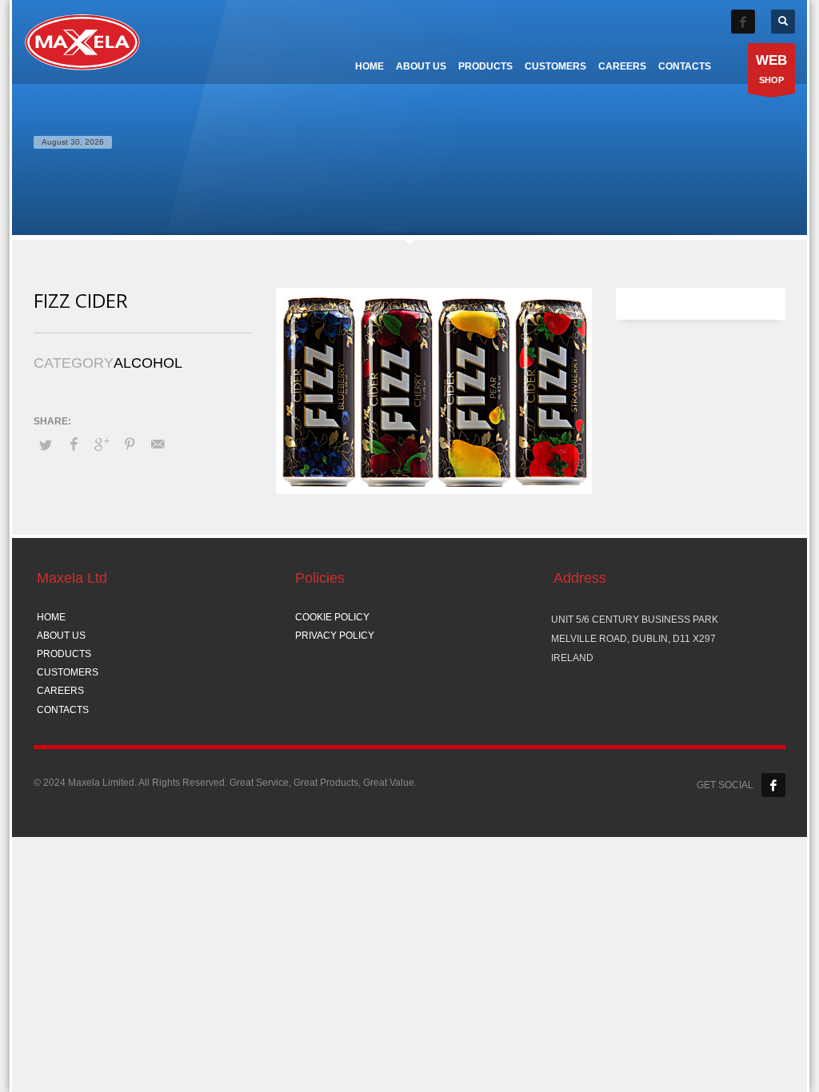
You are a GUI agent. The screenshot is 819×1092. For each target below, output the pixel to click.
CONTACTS (63, 709)
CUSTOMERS (67, 672)
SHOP (771, 69)
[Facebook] (743, 22)
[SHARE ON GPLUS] (102, 444)
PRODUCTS (64, 654)
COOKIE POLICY (332, 617)
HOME (51, 617)
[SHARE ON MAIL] (158, 444)
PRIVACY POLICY (334, 635)
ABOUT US (61, 635)
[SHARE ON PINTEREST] (130, 444)
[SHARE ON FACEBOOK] (74, 444)
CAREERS (60, 690)
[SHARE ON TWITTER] (46, 445)
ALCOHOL (148, 363)
